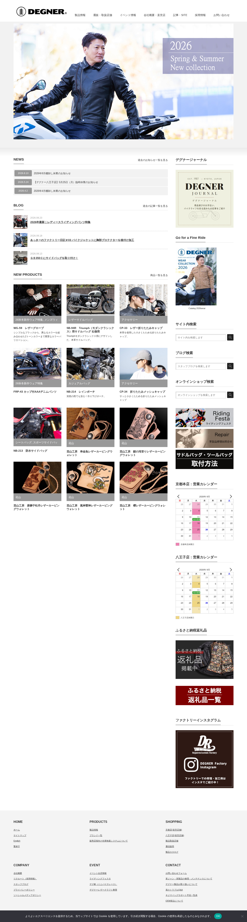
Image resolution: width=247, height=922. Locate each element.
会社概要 (18, 873)
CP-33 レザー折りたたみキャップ (141, 328)
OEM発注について (174, 901)
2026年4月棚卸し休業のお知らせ (52, 190)
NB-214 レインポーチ (81, 391)
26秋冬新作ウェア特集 (29, 319)
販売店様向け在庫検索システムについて (109, 841)
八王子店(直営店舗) (175, 835)
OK (218, 916)
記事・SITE (180, 15)
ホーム (17, 830)
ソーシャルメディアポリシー (27, 895)
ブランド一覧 (96, 835)
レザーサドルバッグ (81, 319)
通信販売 (170, 846)
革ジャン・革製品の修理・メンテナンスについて (189, 878)
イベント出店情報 (98, 873)
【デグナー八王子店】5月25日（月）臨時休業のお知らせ (67, 182)
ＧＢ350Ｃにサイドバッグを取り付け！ (54, 257)
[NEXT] (229, 496)
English (17, 841)
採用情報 (200, 15)
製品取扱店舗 (172, 841)
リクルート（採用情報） (25, 878)
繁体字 (17, 846)
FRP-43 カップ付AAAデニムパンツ (35, 391)
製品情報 (80, 15)
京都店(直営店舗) (174, 830)
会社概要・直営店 (154, 15)
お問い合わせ (221, 15)
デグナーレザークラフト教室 (103, 890)
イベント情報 (128, 15)
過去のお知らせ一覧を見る (153, 160)
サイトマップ (20, 835)
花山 (71, 443)
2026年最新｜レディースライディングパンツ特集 (60, 222)
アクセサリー (130, 319)
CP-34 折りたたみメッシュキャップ (142, 391)
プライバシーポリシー (24, 890)
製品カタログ (172, 852)
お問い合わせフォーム (176, 873)
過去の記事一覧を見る (155, 206)
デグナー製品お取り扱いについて (181, 884)
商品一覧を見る (159, 275)
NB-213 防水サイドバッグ (30, 450)
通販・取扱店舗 (102, 15)
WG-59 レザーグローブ (29, 328)
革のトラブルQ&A (174, 890)
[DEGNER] (49, 9)
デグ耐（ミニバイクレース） (103, 884)
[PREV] (179, 496)
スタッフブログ (21, 884)
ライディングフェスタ (100, 878)
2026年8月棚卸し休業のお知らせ (52, 173)
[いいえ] (242, 916)
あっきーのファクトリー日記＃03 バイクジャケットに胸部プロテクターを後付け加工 (82, 240)
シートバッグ (23, 442)
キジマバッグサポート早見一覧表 (181, 895)
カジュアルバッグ (79, 383)
